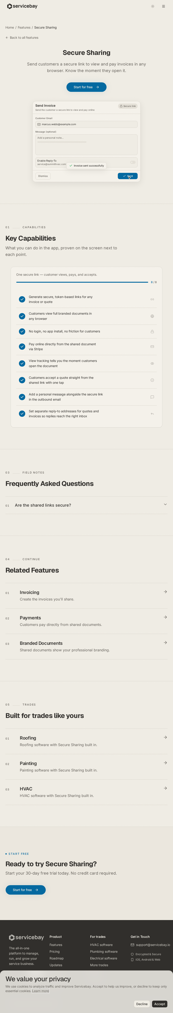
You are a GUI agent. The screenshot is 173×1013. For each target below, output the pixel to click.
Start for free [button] (83, 87)
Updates (56, 965)
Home (9, 27)
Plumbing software (104, 951)
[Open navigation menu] (163, 6)
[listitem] (86, 299)
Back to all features (24, 37)
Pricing (55, 951)
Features (24, 27)
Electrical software (103, 958)
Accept (159, 1004)
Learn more (40, 991)
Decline (142, 1004)
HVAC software (101, 945)
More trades (99, 965)
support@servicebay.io (153, 945)
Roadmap (57, 958)
